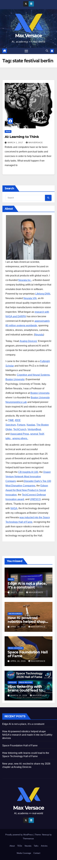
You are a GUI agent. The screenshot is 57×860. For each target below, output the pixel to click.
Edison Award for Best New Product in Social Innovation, (26, 490)
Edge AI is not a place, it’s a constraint (27, 585)
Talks (8, 131)
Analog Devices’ (28, 341)
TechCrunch (19, 429)
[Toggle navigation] (26, 51)
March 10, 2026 (19, 695)
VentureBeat (34, 429)
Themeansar (28, 838)
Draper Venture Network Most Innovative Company (28, 476)
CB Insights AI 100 (28, 472)
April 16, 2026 (18, 661)
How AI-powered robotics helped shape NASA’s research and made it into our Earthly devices (27, 734)
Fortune (21, 424)
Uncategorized (15, 614)
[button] (47, 50)
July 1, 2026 (17, 592)
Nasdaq (31, 424)
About (12, 846)
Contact (36, 853)
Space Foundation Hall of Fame (28, 654)
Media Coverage (16, 648)
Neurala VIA (30, 298)
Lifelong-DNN (42, 293)
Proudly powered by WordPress (19, 835)
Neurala (39, 334)
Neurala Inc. (24, 280)
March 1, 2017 (16, 143)
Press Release (25, 682)
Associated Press (19, 434)
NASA (13, 508)
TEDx (19, 846)
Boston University (39, 393)
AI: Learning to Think (22, 137)
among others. (20, 438)
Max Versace (28, 35)
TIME (11, 420)
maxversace (35, 143)
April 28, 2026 (18, 627)
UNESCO (35, 499)
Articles (12, 682)
